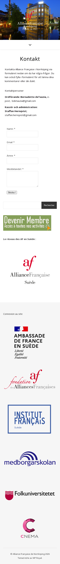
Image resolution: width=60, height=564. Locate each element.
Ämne (10, 155)
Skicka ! (12, 192)
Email (9, 142)
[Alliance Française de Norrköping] (30, 20)
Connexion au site (13, 313)
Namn (10, 128)
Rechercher (49, 205)
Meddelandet (14, 169)
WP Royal (37, 558)
